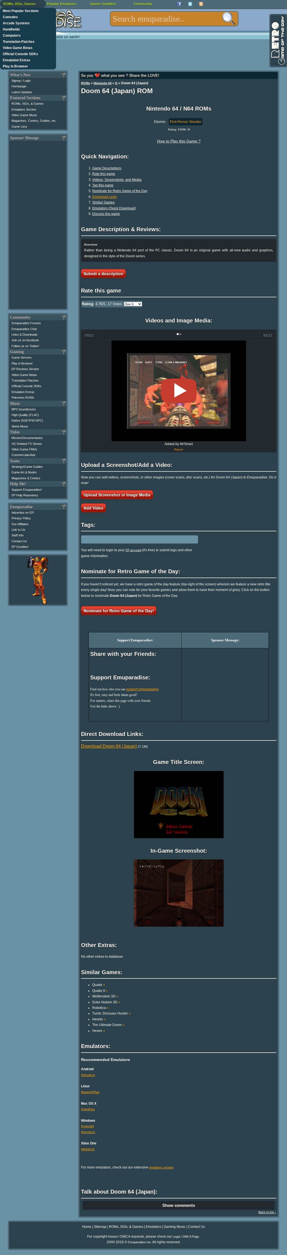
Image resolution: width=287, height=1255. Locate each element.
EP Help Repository (24, 495)
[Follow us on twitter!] (190, 4)
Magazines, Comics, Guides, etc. (34, 120)
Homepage (18, 86)
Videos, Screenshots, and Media (117, 180)
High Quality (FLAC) (25, 415)
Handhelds (11, 29)
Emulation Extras (16, 60)
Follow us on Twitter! (25, 346)
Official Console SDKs (20, 54)
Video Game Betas (18, 48)
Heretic (99, 1019)
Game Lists (19, 126)
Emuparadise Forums (26, 323)
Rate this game (103, 174)
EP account (133, 550)
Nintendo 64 (103, 83)
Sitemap (100, 1227)
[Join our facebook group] (179, 4)
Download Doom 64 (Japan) (109, 746)
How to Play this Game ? (179, 141)
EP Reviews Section (25, 369)
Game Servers (21, 357)
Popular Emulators (62, 4)
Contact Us (19, 541)
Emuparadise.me (139, 1242)
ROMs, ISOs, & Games (27, 103)
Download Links (104, 197)
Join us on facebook (25, 340)
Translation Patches (18, 42)
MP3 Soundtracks (23, 409)
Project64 (87, 1126)
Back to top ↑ (267, 1212)
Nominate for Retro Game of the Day (119, 191)
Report (178, 449)
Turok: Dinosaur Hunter (111, 1013)
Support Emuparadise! (26, 489)
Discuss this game (106, 214)
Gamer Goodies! (103, 4)
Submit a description (103, 273)
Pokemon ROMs (22, 397)
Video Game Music (24, 115)
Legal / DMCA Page (186, 1236)
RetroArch (88, 1075)
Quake (98, 985)
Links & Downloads (24, 334)
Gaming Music (175, 1227)
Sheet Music (19, 426)
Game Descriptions (106, 168)
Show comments (178, 1205)
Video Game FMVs (24, 449)
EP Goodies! (20, 546)
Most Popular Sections (21, 11)
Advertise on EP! (22, 512)
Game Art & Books (24, 472)
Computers (12, 36)
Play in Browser (15, 66)
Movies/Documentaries (27, 438)
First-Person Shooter (185, 122)
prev (89, 335)
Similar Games (103, 202)
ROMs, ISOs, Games (19, 4)
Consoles (10, 17)
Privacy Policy (21, 518)
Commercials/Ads (23, 455)
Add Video (93, 508)
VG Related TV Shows (26, 443)
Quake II (100, 991)
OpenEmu (88, 1109)
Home (86, 1227)
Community (143, 4)
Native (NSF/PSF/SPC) (27, 420)
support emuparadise (142, 689)
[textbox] (174, 18)
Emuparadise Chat (24, 329)
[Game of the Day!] (278, 41)
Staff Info (17, 535)
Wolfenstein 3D (105, 996)
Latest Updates (21, 92)
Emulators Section (23, 109)
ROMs (85, 83)
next (268, 335)
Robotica (100, 1008)
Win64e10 (87, 1149)
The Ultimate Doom (108, 1025)
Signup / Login (21, 80)
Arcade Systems (16, 23)
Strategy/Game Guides (27, 466)
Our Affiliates (20, 524)
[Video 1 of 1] (179, 391)
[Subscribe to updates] (201, 4)
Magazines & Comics (25, 478)
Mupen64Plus (90, 1092)
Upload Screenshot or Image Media (117, 494)
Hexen (98, 1031)
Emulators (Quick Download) (114, 208)
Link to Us (18, 529)
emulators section (161, 1167)
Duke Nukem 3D (106, 1002)
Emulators (153, 1227)
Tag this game (103, 185)
